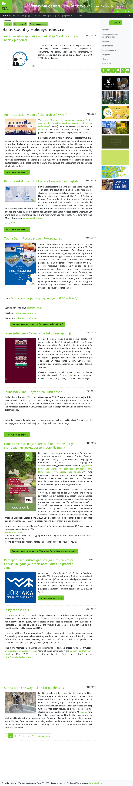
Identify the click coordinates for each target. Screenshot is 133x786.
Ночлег (105, 30)
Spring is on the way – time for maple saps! (34, 688)
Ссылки (105, 59)
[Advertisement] (50, 90)
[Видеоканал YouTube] (118, 70)
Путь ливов (74, 472)
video (41, 129)
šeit (70, 375)
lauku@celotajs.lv (97, 783)
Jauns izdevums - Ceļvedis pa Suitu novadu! (34, 392)
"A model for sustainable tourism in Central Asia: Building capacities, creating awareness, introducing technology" (65, 123)
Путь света (50, 469)
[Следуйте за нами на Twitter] (108, 70)
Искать (114, 23)
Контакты (106, 63)
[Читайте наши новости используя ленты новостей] (123, 70)
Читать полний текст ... (17, 172)
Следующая (44, 736)
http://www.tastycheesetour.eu (20, 657)
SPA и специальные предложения (110, 35)
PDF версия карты (14, 532)
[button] (129, 15)
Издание (106, 55)
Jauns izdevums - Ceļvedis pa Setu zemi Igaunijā (38, 333)
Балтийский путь (83, 469)
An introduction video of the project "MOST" (36, 114)
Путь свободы (65, 469)
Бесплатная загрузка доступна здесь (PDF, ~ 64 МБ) (43, 298)
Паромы (105, 41)
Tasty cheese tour (16, 610)
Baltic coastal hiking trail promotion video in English (41, 181)
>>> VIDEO (10, 223)
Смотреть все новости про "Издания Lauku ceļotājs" (37, 324)
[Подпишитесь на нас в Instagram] (113, 70)
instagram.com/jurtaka (26, 318)
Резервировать (109, 50)
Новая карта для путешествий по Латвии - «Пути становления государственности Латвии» (40, 445)
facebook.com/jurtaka (25, 313)
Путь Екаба (59, 472)
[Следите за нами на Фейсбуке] (103, 70)
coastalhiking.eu (34, 308)
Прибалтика (107, 46)
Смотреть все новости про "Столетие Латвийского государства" (44, 551)
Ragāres (83, 712)
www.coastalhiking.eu (32, 218)
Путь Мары (44, 472)
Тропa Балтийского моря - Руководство (33, 238)
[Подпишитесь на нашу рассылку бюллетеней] (127, 70)
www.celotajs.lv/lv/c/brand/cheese (21, 651)
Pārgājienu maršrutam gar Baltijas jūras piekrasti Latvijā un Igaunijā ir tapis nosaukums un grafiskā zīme (38, 563)
